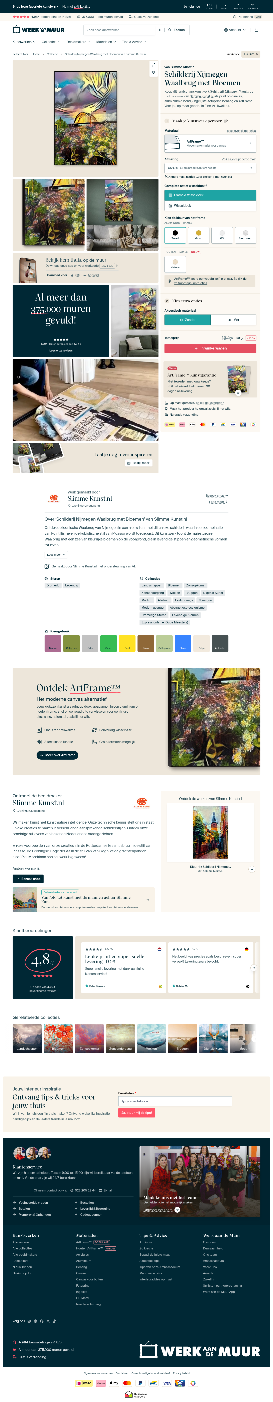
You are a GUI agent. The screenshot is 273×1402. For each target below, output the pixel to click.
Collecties (49, 42)
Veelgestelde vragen (33, 1203)
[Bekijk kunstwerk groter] (153, 64)
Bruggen (192, 593)
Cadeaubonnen (91, 1215)
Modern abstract (152, 608)
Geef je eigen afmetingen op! (200, 177)
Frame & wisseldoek (188, 195)
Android (93, 275)
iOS (77, 275)
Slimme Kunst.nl (183, 67)
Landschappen (151, 585)
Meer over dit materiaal (241, 131)
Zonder (190, 320)
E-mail (108, 1190)
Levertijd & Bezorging (95, 1209)
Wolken (174, 593)
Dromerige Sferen (153, 615)
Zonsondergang (152, 593)
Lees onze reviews (61, 350)
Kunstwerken (22, 42)
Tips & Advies (132, 42)
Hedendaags (184, 600)
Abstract (163, 600)
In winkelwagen (213, 348)
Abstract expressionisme (187, 608)
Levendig (71, 585)
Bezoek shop (215, 496)
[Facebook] (42, 1321)
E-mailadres (127, 1093)
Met (236, 320)
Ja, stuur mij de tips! (137, 1112)
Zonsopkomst (195, 585)
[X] (48, 1321)
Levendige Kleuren (185, 615)
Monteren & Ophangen (35, 1215)
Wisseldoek (182, 206)
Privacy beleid (181, 1373)
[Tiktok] (54, 1321)
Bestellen (87, 1203)
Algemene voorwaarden (98, 1373)
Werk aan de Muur (221, 1235)
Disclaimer (122, 1373)
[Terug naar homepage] (39, 29)
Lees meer (217, 502)
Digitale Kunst (213, 593)
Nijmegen (205, 600)
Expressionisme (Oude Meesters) (164, 622)
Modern (146, 600)
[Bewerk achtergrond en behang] (153, 72)
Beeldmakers (76, 42)
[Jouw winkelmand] (256, 30)
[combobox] (119, 30)
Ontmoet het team (157, 1210)
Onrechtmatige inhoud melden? (151, 1373)
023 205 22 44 (85, 1190)
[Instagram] (29, 1321)
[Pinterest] (35, 1321)
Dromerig (53, 585)
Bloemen (174, 585)
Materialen (104, 42)
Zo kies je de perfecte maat (239, 159)
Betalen (24, 1209)
